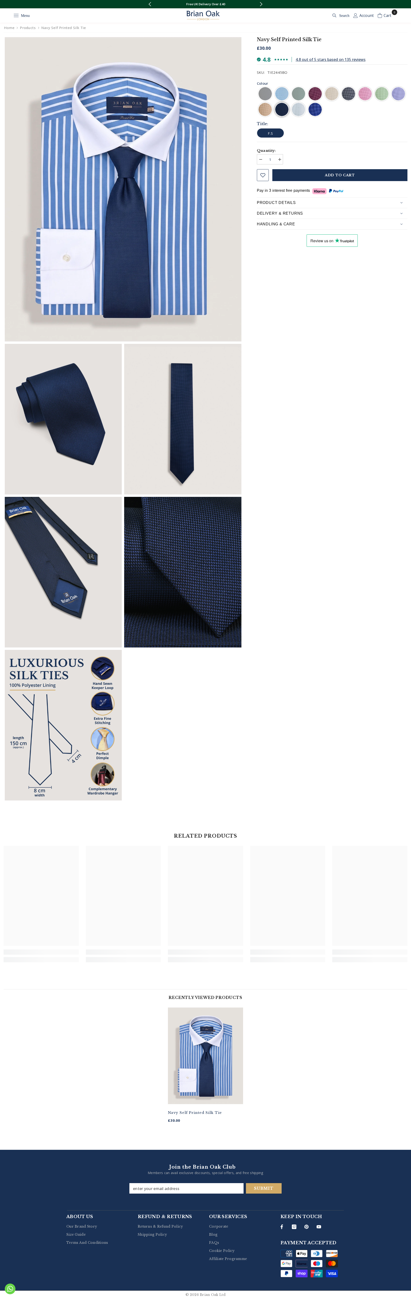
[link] (41, 952)
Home (9, 27)
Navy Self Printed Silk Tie (195, 1112)
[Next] (261, 4)
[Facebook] (281, 1226)
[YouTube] (318, 1226)
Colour (262, 83)
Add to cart (340, 175)
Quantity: (266, 150)
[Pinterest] (306, 1226)
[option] (205, 4)
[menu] (16, 15)
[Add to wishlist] (263, 175)
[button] (265, 94)
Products (28, 27)
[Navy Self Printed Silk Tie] (205, 1056)
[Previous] (150, 4)
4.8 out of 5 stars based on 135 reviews (331, 59)
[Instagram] (294, 1226)
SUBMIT (264, 1188)
